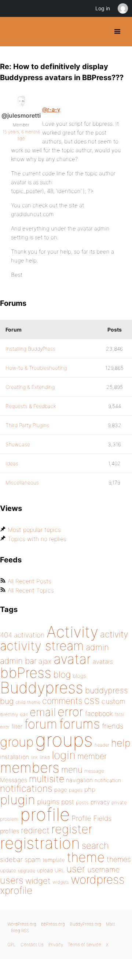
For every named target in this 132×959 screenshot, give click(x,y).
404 (6, 635)
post (67, 802)
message (94, 771)
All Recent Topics (31, 590)
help (121, 743)
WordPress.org (21, 924)
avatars (103, 661)
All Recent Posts (29, 581)
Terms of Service (84, 944)
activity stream (42, 645)
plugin (17, 799)
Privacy (55, 944)
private (119, 802)
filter (16, 726)
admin (97, 647)
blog (62, 674)
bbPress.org (53, 924)
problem (9, 819)
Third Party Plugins (27, 425)
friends (112, 726)
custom (113, 701)
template (54, 859)
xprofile (16, 890)
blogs (79, 675)
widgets (60, 882)
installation (14, 757)
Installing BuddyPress (30, 349)
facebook (99, 714)
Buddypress (41, 687)
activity (114, 634)
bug (7, 701)
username (103, 869)
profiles (9, 831)
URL (60, 870)
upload (45, 870)
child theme (27, 702)
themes (119, 859)
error (70, 711)
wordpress (98, 879)
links (45, 757)
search (95, 845)
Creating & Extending (30, 387)
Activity (72, 631)
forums (79, 724)
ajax (45, 661)
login (64, 755)
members (29, 767)
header (102, 745)
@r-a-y (51, 109)
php (89, 789)
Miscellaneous (22, 482)
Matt (110, 924)
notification (108, 780)
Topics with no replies (37, 539)
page (60, 789)
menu (71, 770)
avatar (72, 659)
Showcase (18, 444)
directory (9, 714)
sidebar (11, 859)
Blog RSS (20, 930)
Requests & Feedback (31, 406)
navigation (79, 780)
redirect (35, 830)
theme (86, 857)
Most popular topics (34, 529)
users (11, 880)
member (92, 756)
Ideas (12, 463)
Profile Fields (91, 818)
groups (64, 740)
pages (75, 790)
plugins (48, 801)
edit (24, 714)
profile (45, 814)
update (8, 870)
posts (82, 802)
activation (29, 635)
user (75, 868)
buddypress (106, 690)
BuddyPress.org (12, 31)
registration (40, 843)
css (92, 700)
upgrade (26, 870)
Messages (13, 780)
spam (33, 859)
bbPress (25, 672)
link (34, 757)
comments (62, 700)
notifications (26, 788)
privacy (100, 802)
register (71, 829)
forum (40, 723)
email (43, 712)
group (16, 742)
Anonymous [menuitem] (122, 8)
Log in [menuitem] (102, 8)
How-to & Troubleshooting (36, 368)
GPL (11, 944)
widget (38, 880)
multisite (46, 778)
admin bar (18, 661)
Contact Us (32, 944)
